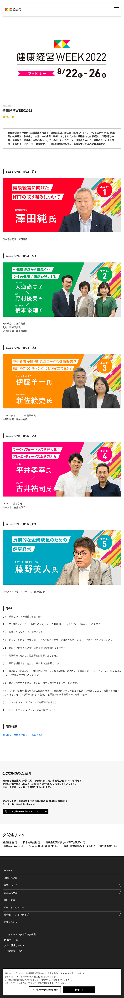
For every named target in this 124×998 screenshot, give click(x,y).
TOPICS (8, 870)
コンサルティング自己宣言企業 (20, 934)
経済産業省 (8, 842)
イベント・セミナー (14, 907)
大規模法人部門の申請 (15, 887)
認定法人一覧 (10, 895)
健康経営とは (10, 880)
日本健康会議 (30, 842)
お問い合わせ (10, 922)
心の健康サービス (13, 951)
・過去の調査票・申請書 (15, 932)
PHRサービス (11, 940)
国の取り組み (10, 917)
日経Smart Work (11, 846)
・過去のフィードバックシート (15, 927)
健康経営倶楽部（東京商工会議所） (64, 842)
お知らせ (9, 117)
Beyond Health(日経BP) (41, 846)
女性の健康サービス (14, 945)
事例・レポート (12, 902)
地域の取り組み (12, 919)
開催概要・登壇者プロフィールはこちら (23, 735)
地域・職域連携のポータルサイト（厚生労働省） (88, 846)
